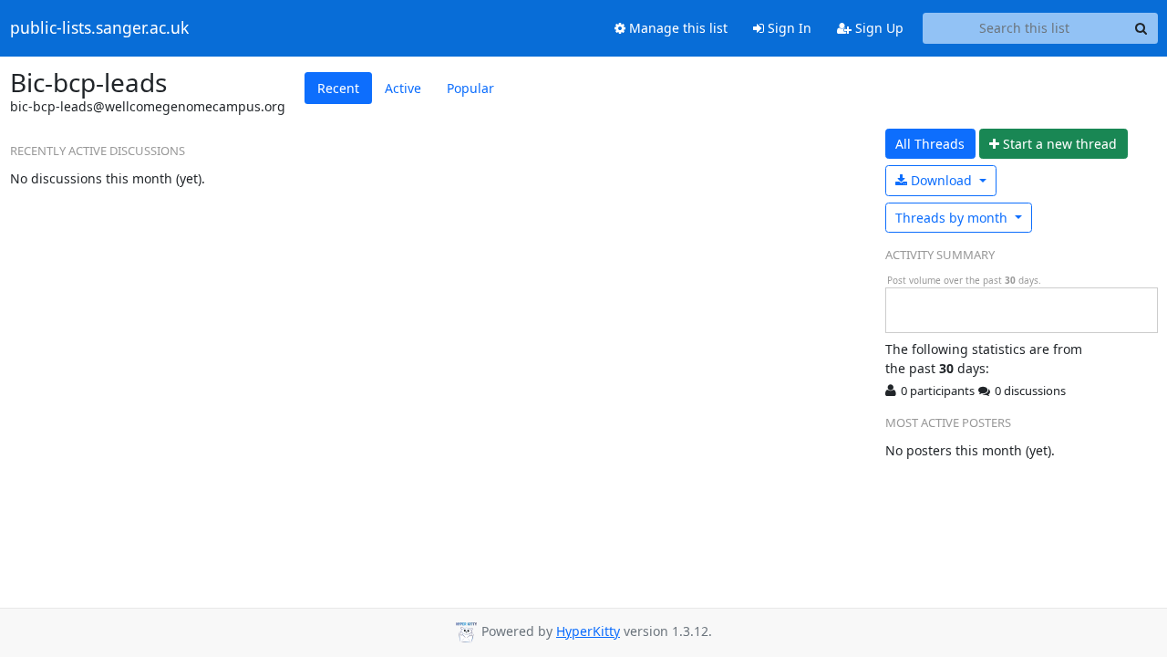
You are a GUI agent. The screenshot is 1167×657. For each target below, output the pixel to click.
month (953, 217)
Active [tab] (403, 88)
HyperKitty (588, 631)
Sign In (787, 27)
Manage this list (676, 27)
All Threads (930, 143)
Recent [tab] (338, 88)
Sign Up (878, 27)
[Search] (1141, 28)
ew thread (1060, 143)
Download (941, 180)
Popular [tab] (470, 88)
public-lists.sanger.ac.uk (99, 28)
